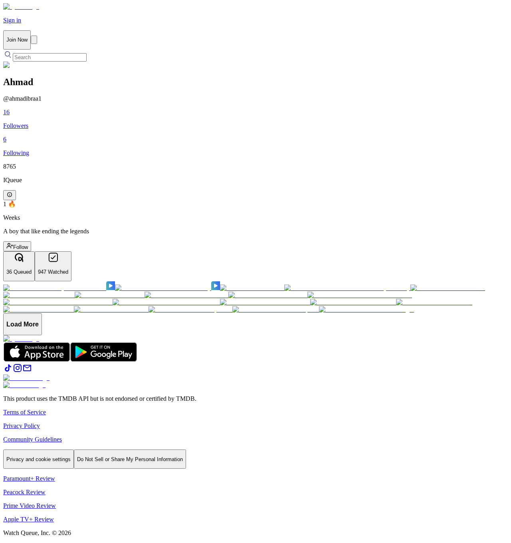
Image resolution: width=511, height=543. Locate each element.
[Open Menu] (34, 40)
